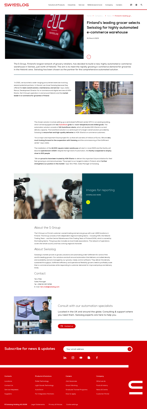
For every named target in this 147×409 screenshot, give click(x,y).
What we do (101, 381)
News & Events (102, 390)
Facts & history (102, 385)
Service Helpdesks (11, 390)
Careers (119, 5)
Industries (71, 5)
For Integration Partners (44, 394)
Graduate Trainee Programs (76, 390)
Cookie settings (72, 404)
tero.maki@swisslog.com (49, 287)
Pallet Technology (42, 381)
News (109, 16)
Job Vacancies (71, 381)
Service (81, 5)
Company (109, 5)
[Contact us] (131, 5)
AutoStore (63, 125)
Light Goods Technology (44, 385)
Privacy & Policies (55, 404)
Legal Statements (38, 404)
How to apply (71, 394)
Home (89, 16)
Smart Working (72, 385)
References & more (95, 5)
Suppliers (8, 394)
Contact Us (8, 385)
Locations (8, 381)
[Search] (141, 5)
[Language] (136, 5)
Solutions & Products (56, 5)
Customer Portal (102, 394)
